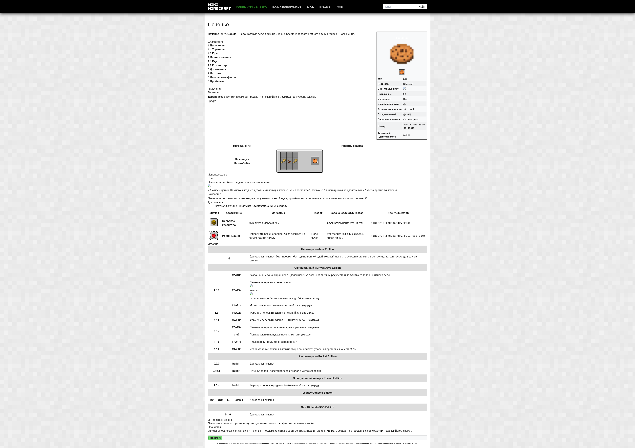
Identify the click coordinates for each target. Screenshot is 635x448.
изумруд (285, 96)
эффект (283, 423)
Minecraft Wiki (286, 443)
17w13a (236, 327)
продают (277, 312)
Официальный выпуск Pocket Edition (317, 378)
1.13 (216, 342)
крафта (358, 146)
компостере (290, 349)
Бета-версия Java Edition (317, 249)
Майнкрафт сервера (251, 6)
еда (243, 34)
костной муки (278, 198)
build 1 (236, 363)
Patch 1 (238, 400)
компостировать (239, 198)
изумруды (305, 305)
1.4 (228, 258)
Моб (340, 6)
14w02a (236, 312)
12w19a (236, 290)
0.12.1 (216, 371)
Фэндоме (313, 443)
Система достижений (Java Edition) (263, 206)
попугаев (313, 327)
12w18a (236, 275)
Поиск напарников (286, 6)
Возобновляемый (388, 103)
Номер (381, 126)
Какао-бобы (242, 163)
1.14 (216, 349)
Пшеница (241, 159)
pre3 (236, 334)
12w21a (236, 305)
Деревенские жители (221, 96)
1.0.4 (216, 385)
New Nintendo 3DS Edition (317, 407)
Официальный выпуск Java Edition (317, 268)
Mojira (330, 430)
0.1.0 (228, 414)
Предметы (215, 438)
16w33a (236, 320)
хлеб (307, 190)
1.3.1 (216, 290)
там (380, 430)
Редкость (383, 83)
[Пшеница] (283, 161)
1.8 (216, 312)
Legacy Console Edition (317, 392)
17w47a (236, 342)
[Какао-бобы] (289, 161)
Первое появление (389, 119)
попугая (248, 423)
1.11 (216, 320)
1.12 (216, 331)
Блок (310, 6)
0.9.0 (216, 363)
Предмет (325, 6)
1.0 (228, 400)
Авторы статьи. (411, 443)
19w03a (236, 349)
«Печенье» (264, 443)
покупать (265, 305)
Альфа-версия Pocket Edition (317, 356)
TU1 (212, 400)
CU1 (220, 400)
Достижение (234, 213)
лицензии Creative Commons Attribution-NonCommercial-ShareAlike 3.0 (375, 443)
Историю (413, 119)
